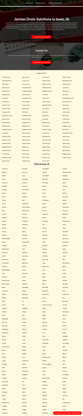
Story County (45, 161)
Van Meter (65, 350)
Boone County (66, 108)
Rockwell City (45, 294)
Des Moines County (27, 129)
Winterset (24, 235)
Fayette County (6, 94)
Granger (24, 311)
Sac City (65, 315)
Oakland (24, 329)
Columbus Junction (47, 305)
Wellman (65, 357)
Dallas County (25, 147)
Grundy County (6, 161)
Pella (23, 200)
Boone (3, 196)
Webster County (67, 77)
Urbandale (65, 175)
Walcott (24, 319)
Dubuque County (26, 143)
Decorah (44, 210)
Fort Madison (45, 200)
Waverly (64, 200)
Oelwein (4, 224)
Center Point (5, 291)
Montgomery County (7, 115)
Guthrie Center (6, 346)
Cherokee (44, 238)
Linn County (45, 119)
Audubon (65, 308)
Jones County (45, 77)
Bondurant (24, 217)
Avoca (43, 374)
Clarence (24, 402)
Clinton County (26, 157)
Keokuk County (46, 122)
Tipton (24, 270)
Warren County (46, 150)
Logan (43, 350)
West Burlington (6, 270)
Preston (4, 399)
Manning (24, 353)
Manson (4, 336)
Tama (43, 270)
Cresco (64, 256)
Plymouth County (46, 140)
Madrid (24, 280)
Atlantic (64, 217)
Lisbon (3, 315)
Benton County (6, 119)
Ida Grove (4, 311)
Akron (3, 353)
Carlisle (4, 256)
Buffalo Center (5, 402)
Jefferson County (46, 129)
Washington (65, 214)
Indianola (24, 193)
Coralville (4, 189)
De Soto (64, 406)
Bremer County (26, 84)
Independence (66, 221)
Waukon (24, 259)
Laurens (64, 371)
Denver (64, 319)
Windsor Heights (6, 238)
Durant (64, 322)
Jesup (64, 291)
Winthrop (4, 409)
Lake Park (65, 378)
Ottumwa (24, 182)
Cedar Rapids (45, 168)
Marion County (25, 101)
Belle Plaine (25, 294)
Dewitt (64, 228)
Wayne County (66, 150)
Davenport (24, 168)
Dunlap (64, 381)
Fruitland (4, 378)
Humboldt (4, 245)
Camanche (65, 245)
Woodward (45, 385)
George (24, 395)
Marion (3, 179)
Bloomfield (65, 284)
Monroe (24, 325)
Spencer (44, 196)
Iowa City (65, 168)
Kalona (3, 287)
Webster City (25, 210)
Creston (4, 214)
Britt (23, 315)
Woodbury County (26, 98)
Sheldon (44, 228)
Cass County (5, 133)
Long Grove (5, 413)
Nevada (44, 217)
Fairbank (24, 350)
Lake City (24, 332)
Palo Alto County (6, 122)
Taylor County (66, 140)
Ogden (44, 319)
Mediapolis (25, 308)
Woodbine (4, 364)
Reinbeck (44, 329)
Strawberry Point (46, 357)
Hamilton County (67, 84)
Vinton (3, 242)
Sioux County (45, 108)
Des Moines (5, 168)
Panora (3, 350)
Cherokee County (6, 136)
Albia (64, 259)
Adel (43, 224)
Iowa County (5, 98)
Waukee (44, 186)
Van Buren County (67, 101)
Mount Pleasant (26, 207)
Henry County (25, 108)
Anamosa (4, 235)
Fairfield (64, 203)
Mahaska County (6, 126)
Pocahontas (25, 360)
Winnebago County (67, 80)
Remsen (24, 322)
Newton (4, 193)
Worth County (45, 126)
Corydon (65, 329)
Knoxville (24, 214)
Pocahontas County (27, 91)
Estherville (24, 224)
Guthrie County (26, 161)
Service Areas (29, 3)
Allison (23, 392)
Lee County (45, 94)
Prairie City (5, 325)
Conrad (64, 392)
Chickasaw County (26, 115)
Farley (43, 336)
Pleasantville (5, 319)
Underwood (45, 413)
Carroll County (5, 154)
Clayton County (46, 101)
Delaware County (6, 140)
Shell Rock (65, 339)
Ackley (24, 336)
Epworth (65, 325)
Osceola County (46, 143)
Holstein (4, 357)
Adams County (66, 136)
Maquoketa (45, 221)
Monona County (26, 133)
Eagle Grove (25, 263)
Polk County (25, 112)
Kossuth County (26, 94)
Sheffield (24, 406)
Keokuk (44, 203)
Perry (3, 210)
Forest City (5, 252)
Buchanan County (6, 143)
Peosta (44, 301)
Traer (64, 360)
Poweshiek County (6, 150)
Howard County (6, 87)
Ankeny (4, 175)
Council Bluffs (45, 175)
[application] (45, 3)
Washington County (7, 147)
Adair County (5, 84)
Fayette (44, 388)
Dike (23, 381)
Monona (44, 346)
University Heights (46, 364)
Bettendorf (45, 179)
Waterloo (4, 172)
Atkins (3, 301)
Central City (5, 381)
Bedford (65, 367)
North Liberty (25, 189)
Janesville (4, 406)
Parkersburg (5, 329)
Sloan (23, 385)
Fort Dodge (45, 182)
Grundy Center (6, 280)
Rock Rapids (25, 287)
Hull (63, 298)
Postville (65, 280)
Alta (23, 305)
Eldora (43, 284)
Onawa (64, 273)
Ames (23, 175)
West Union (65, 287)
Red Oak (4, 228)
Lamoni (44, 298)
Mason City (5, 182)
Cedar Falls (25, 179)
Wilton (44, 273)
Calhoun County (46, 147)
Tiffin (23, 249)
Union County (25, 150)
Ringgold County (67, 154)
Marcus (4, 395)
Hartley (24, 346)
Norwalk (64, 193)
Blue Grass (4, 322)
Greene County (26, 105)
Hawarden (24, 284)
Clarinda (24, 228)
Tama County (66, 122)
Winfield (44, 409)
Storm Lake (65, 196)
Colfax (44, 311)
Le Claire (24, 245)
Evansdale (44, 245)
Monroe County (6, 91)
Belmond (4, 294)
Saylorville (24, 273)
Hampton (44, 249)
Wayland (44, 381)
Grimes (44, 193)
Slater (64, 346)
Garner (64, 270)
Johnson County (6, 112)
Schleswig (24, 413)
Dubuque (44, 172)
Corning (4, 343)
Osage (44, 263)
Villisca (3, 388)
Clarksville (24, 367)
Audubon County (67, 126)
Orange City (25, 221)
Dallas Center (5, 332)
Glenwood (65, 235)
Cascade (65, 305)
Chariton (44, 252)
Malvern (64, 388)
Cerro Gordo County (68, 133)
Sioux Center (66, 207)
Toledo (44, 308)
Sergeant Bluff (25, 242)
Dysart (24, 343)
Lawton (64, 409)
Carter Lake (45, 259)
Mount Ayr (44, 322)
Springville (24, 374)
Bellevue (4, 298)
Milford (64, 266)
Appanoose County (47, 91)
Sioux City (24, 172)
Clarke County (25, 154)
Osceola (4, 231)
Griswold (44, 399)
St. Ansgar (4, 392)
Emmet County (46, 157)
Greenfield (65, 336)
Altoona (44, 189)
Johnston (65, 186)
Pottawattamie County (68, 98)
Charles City (45, 214)
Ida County (45, 112)
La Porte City (66, 294)
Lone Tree (65, 395)
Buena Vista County (7, 129)
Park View (4, 277)
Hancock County (26, 119)
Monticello (45, 256)
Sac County (65, 94)
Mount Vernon (5, 249)
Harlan (43, 242)
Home (21, 3)
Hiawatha (4, 217)
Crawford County (6, 77)
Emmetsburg (5, 263)
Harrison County (6, 108)
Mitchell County (26, 140)
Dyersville (24, 252)
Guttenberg (45, 343)
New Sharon (5, 385)
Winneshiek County (7, 80)
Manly (3, 367)
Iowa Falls (24, 238)
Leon (43, 332)
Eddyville (44, 395)
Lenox (23, 357)
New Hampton (66, 263)
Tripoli (43, 371)
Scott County (45, 133)
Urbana (4, 360)
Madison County (46, 80)
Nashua (44, 353)
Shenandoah (66, 242)
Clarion (24, 277)
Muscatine (24, 186)
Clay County (66, 105)
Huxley (64, 249)
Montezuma (25, 371)
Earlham (4, 371)
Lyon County (66, 87)
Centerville (65, 231)
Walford (64, 353)
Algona (24, 231)
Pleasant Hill (25, 203)
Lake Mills (4, 308)
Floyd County (45, 115)
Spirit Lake (45, 235)
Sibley (43, 277)
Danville (24, 409)
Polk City (44, 231)
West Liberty (5, 259)
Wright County (26, 122)
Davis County (45, 98)
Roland (24, 364)
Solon (3, 273)
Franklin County (46, 154)
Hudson (24, 291)
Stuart (23, 339)
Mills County (66, 115)
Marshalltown (66, 179)
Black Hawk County (6, 157)
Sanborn (44, 367)
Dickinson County (46, 84)
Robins (24, 266)
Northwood (65, 301)
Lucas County (66, 119)
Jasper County (26, 77)
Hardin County (66, 147)
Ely (23, 301)
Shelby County (66, 143)
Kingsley (44, 360)
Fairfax (64, 277)
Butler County (5, 101)
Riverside (44, 402)
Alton (64, 364)
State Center (45, 339)
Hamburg (24, 378)
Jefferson (65, 252)
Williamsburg (45, 266)
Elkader (4, 374)
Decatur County (6, 105)
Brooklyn (4, 339)
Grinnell (4, 207)
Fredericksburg (66, 402)
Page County (66, 91)
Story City (4, 266)
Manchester (65, 238)
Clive (64, 189)
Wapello (44, 315)
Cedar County (25, 80)
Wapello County (26, 126)
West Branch (25, 298)
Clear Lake (65, 210)
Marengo (44, 280)
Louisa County (66, 112)
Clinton (64, 182)
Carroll (3, 203)
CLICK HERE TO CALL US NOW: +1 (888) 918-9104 (67, 413)
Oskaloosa (24, 196)
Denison (44, 207)
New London (45, 291)
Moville (64, 332)
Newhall (24, 388)
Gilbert (24, 399)
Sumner (4, 305)
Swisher (44, 392)
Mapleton (44, 406)
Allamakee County (46, 87)
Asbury (64, 224)
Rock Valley (25, 256)
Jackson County (26, 136)
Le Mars (4, 200)
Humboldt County (26, 87)
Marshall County (46, 136)
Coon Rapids (66, 374)
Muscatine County (46, 105)
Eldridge (4, 221)
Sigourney (44, 325)
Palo (64, 399)
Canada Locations (40, 3)
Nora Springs (66, 343)
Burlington (4, 186)
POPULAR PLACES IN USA (54, 3)
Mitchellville (45, 287)
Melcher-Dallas (46, 378)
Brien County (66, 129)
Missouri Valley (5, 284)
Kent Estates (66, 311)
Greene (64, 385)
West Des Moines (67, 172)
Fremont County (67, 157)
